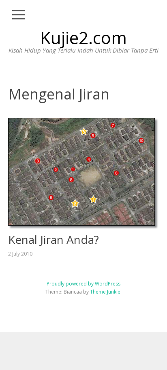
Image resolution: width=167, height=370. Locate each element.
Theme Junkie (105, 291)
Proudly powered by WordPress (83, 283)
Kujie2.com (83, 37)
